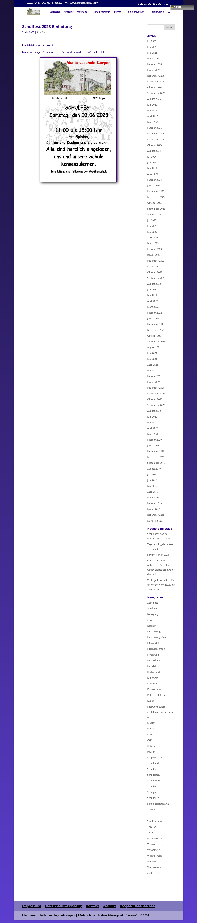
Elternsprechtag (156, 648)
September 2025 (156, 93)
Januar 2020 (153, 445)
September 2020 (156, 405)
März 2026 (153, 58)
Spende (151, 809)
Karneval (152, 683)
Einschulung (154, 631)
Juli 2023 (151, 220)
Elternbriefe (145, 4)
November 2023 (156, 197)
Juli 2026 (151, 41)
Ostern (151, 746)
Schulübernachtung (158, 803)
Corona (151, 620)
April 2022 (152, 301)
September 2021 (156, 341)
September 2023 (156, 208)
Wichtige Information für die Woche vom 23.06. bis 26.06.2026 (161, 585)
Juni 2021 (152, 353)
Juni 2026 (152, 47)
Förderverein (157, 12)
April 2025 (152, 116)
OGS (149, 740)
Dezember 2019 (155, 451)
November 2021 (156, 330)
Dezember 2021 (155, 324)
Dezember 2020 (155, 387)
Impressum (31, 906)
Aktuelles (68, 12)
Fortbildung (153, 660)
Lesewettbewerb (156, 706)
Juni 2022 (152, 289)
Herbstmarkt (154, 672)
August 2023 (154, 214)
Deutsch (151, 625)
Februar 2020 (154, 439)
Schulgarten (153, 792)
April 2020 (152, 428)
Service (117, 12)
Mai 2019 (152, 486)
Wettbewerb (154, 867)
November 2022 (156, 266)
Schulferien (153, 780)
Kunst (150, 700)
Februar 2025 (154, 127)
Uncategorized (155, 838)
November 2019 (156, 457)
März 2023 (153, 243)
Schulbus (152, 769)
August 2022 (154, 283)
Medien (151, 722)
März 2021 (153, 370)
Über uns (82, 12)
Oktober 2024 (154, 145)
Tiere (150, 832)
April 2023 (152, 237)
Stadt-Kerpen (154, 821)
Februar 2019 (154, 503)
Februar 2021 (154, 376)
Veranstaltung (155, 844)
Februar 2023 (154, 249)
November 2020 (156, 393)
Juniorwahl (153, 677)
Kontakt (92, 906)
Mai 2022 (152, 295)
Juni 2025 (152, 104)
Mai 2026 (152, 52)
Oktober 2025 (154, 87)
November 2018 (156, 520)
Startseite (55, 12)
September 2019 (156, 462)
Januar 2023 (153, 254)
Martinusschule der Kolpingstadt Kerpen (48, 915)
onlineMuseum (136, 12)
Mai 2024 (152, 168)
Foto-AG (151, 666)
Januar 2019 (153, 509)
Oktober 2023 (154, 203)
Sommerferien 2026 (158, 554)
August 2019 (154, 468)
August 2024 (154, 151)
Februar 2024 (154, 179)
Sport (150, 815)
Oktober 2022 (154, 272)
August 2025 (154, 99)
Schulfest (41, 32)
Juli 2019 (151, 474)
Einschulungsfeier (157, 637)
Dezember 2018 (155, 514)
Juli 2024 (151, 156)
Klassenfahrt (154, 689)
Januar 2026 (153, 70)
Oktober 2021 (154, 335)
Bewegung (153, 614)
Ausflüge (152, 608)
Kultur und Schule (157, 695)
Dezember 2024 (155, 133)
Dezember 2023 (155, 191)
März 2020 (153, 434)
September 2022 (156, 278)
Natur (150, 734)
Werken (151, 861)
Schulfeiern (153, 774)
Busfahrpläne (161, 4)
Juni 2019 (152, 480)
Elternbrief (153, 643)
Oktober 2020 (154, 399)
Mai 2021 (152, 358)
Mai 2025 (152, 110)
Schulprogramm (101, 12)
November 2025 (156, 81)
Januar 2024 (153, 185)
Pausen (151, 751)
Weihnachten (154, 855)
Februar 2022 (154, 312)
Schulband (153, 763)
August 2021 (154, 347)
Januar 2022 (153, 318)
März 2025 (153, 122)
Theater (151, 826)
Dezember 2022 (155, 260)
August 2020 (154, 410)
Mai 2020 (152, 422)
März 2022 (153, 306)
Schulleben (153, 798)
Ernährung (153, 654)
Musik (150, 728)
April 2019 (152, 491)
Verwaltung (153, 850)
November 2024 (156, 139)
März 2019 (153, 497)
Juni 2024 (152, 162)
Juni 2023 (152, 226)
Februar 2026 (154, 64)
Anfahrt (109, 906)
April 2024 (152, 174)
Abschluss (152, 602)
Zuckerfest (153, 873)
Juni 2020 (152, 416)
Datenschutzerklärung (63, 906)
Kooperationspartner (137, 906)
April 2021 (152, 364)
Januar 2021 (153, 382)
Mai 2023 (152, 231)
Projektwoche (154, 757)
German (177, 6)
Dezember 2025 (155, 75)
